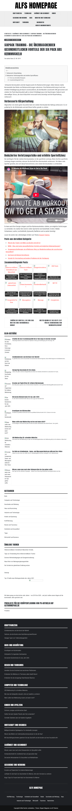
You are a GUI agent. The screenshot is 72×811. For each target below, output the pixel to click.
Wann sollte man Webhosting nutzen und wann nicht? (28, 422)
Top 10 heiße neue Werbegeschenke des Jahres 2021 (19, 578)
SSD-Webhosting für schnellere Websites (24, 438)
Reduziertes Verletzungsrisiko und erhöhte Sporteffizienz (22, 75)
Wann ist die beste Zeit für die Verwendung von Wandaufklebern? (51, 322)
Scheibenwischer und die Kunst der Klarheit (25, 357)
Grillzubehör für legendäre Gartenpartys (15, 654)
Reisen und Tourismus (10, 525)
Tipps (6, 533)
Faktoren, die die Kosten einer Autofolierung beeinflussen (20, 634)
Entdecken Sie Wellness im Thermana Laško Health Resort (20, 674)
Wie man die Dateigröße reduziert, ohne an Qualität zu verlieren (22, 694)
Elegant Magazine (45, 808)
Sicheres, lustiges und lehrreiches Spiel (15, 710)
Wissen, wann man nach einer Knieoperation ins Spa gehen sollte (32, 469)
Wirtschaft (16, 22)
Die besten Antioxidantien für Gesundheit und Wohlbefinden (21, 757)
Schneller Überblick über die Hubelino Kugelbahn (18, 718)
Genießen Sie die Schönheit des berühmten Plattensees (20, 670)
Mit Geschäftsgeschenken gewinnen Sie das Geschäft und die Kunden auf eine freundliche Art (31, 738)
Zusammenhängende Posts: (17, 80)
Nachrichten (40, 22)
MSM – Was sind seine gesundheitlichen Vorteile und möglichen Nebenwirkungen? (34, 246)
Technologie (27, 13)
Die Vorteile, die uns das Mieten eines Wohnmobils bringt (22, 322)
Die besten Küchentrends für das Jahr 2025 (26, 397)
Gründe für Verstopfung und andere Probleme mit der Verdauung (28, 258)
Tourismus (25, 22)
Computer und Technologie (12, 500)
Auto (49, 25)
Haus (30, 18)
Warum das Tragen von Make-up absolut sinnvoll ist (24, 243)
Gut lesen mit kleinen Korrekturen (18, 255)
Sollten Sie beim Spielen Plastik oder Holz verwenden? (19, 714)
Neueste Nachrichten (42, 25)
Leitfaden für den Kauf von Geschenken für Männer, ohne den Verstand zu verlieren (27, 774)
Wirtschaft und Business (11, 537)
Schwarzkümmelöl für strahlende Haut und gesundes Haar (20, 754)
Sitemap (6, 572)
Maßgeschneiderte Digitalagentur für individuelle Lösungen (20, 730)
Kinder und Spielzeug (10, 516)
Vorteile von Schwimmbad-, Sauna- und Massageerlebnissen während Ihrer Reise (37, 451)
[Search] (64, 13)
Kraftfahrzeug (17, 13)
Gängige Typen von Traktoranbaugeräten (15, 638)
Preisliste (7, 611)
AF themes (55, 808)
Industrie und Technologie (42, 18)
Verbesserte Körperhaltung (14, 73)
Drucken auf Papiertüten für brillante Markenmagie (28, 383)
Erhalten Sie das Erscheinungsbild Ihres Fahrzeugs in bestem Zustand (34, 339)
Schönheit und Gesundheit (41, 13)
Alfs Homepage (36, 5)
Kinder (54, 13)
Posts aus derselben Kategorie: (17, 78)
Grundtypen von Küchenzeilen (21, 411)
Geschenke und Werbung (20, 18)
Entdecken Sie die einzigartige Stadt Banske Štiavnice (19, 678)
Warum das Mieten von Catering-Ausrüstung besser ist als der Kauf (23, 734)
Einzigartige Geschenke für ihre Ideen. (24, 370)
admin (8, 58)
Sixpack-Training (44, 235)
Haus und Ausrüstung (10, 508)
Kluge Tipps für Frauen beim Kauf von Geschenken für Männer (21, 777)
